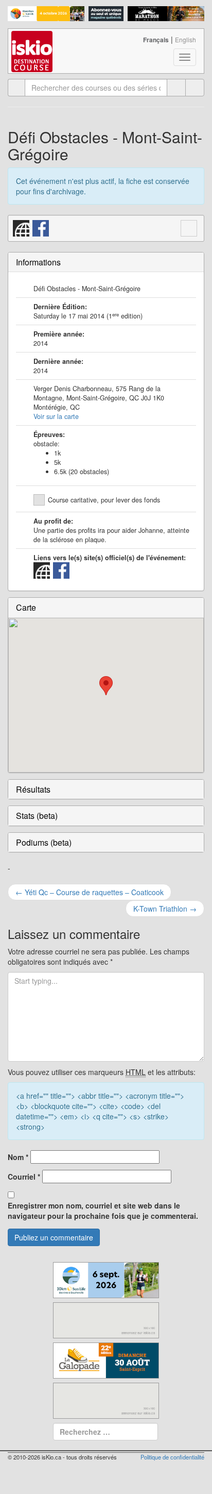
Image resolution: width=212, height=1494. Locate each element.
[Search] (194, 87)
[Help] (176, 87)
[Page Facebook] (41, 227)
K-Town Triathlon (165, 908)
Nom (18, 1157)
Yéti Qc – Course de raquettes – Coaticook (89, 892)
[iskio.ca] (32, 42)
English (185, 39)
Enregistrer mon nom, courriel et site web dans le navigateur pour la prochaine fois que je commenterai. (103, 1210)
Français (156, 39)
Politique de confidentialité (172, 1457)
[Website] (21, 227)
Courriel (24, 1176)
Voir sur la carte (56, 416)
